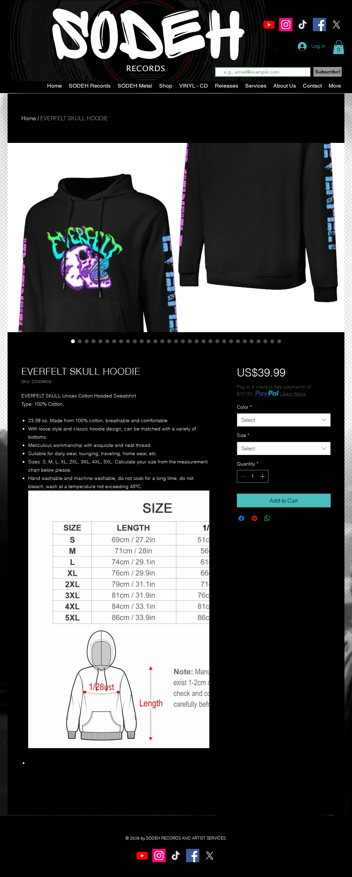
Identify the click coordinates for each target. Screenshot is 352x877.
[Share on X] (280, 518)
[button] (338, 47)
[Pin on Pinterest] (254, 518)
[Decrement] (242, 476)
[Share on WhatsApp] (267, 518)
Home (28, 118)
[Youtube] (269, 24)
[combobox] (284, 420)
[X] (336, 24)
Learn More (293, 394)
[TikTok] (302, 24)
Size (243, 435)
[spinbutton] (252, 476)
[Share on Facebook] (241, 518)
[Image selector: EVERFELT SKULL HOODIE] (72, 341)
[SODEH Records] (286, 24)
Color (244, 407)
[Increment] (263, 476)
